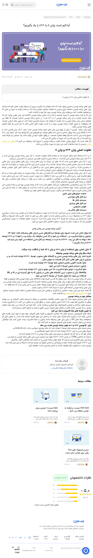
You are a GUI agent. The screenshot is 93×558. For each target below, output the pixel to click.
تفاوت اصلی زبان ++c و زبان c (74, 97)
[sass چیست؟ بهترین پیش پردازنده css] (45, 406)
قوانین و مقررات (67, 537)
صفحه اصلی (87, 17)
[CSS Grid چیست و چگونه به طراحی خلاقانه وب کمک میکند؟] (76, 406)
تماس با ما (45, 537)
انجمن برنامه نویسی (79, 537)
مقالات (78, 17)
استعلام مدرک (35, 537)
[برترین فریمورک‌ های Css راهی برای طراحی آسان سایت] (76, 448)
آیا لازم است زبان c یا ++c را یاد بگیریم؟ (54, 17)
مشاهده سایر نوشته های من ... (61, 368)
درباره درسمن (55, 537)
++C (71, 17)
